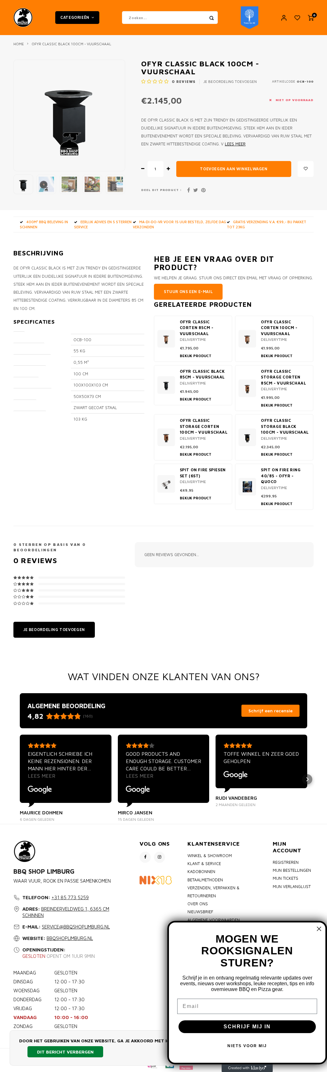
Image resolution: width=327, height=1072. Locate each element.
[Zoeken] (211, 17)
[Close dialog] (319, 929)
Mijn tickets (285, 878)
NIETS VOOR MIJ (247, 1046)
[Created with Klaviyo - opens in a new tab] (247, 1068)
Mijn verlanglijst (292, 886)
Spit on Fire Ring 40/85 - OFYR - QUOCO (281, 475)
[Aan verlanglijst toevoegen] (306, 169)
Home (18, 44)
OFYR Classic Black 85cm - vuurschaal (202, 374)
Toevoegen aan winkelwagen (233, 168)
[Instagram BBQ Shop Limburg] (159, 857)
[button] (20, 779)
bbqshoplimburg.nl (70, 938)
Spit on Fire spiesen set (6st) (203, 472)
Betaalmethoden (205, 879)
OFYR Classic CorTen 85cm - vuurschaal (197, 327)
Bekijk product (195, 356)
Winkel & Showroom (209, 855)
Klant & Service (204, 863)
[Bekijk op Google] (40, 790)
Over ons (197, 903)
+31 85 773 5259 (70, 897)
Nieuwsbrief (200, 911)
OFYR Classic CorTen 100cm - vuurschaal (279, 327)
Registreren (286, 862)
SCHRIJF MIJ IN (247, 1026)
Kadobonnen (201, 871)
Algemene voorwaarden (213, 920)
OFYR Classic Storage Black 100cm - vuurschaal (285, 426)
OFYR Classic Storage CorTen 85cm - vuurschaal (283, 377)
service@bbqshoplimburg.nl (76, 926)
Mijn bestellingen (292, 870)
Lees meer (235, 144)
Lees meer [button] (41, 776)
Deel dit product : (161, 190)
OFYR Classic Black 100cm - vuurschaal (71, 44)
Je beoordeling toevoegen (230, 81)
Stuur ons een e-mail (188, 291)
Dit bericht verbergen (65, 1051)
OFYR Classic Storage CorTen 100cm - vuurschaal (204, 426)
